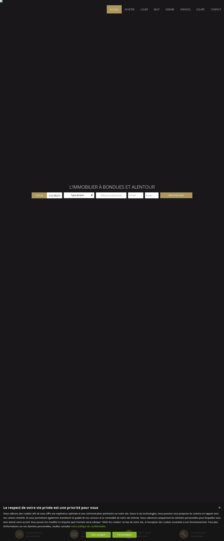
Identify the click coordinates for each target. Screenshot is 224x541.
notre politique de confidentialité (88, 526)
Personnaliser (124, 534)
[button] (39, 195)
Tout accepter (98, 534)
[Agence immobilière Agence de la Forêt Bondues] (1, 1)
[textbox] (111, 195)
